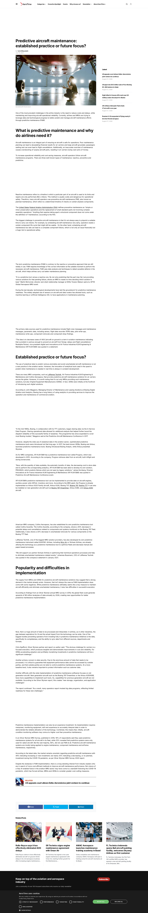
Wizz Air (64, 542)
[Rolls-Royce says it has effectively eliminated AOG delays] (29, 832)
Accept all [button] (101, 901)
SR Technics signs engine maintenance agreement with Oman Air (58, 848)
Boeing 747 (74, 485)
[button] (17, 4)
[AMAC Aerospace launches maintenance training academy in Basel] (89, 832)
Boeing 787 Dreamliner (60, 488)
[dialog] (74, 901)
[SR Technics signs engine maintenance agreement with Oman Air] (59, 832)
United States (24, 207)
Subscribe (103, 879)
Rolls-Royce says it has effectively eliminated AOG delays (28, 848)
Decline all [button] (119, 901)
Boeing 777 (83, 485)
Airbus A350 (88, 488)
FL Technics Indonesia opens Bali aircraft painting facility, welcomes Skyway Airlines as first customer (119, 849)
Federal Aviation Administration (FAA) (43, 207)
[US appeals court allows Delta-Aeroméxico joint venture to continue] (20, 782)
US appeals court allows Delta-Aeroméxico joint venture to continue (57, 783)
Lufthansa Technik (54, 374)
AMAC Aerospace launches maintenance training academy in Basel (88, 848)
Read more (30, 898)
